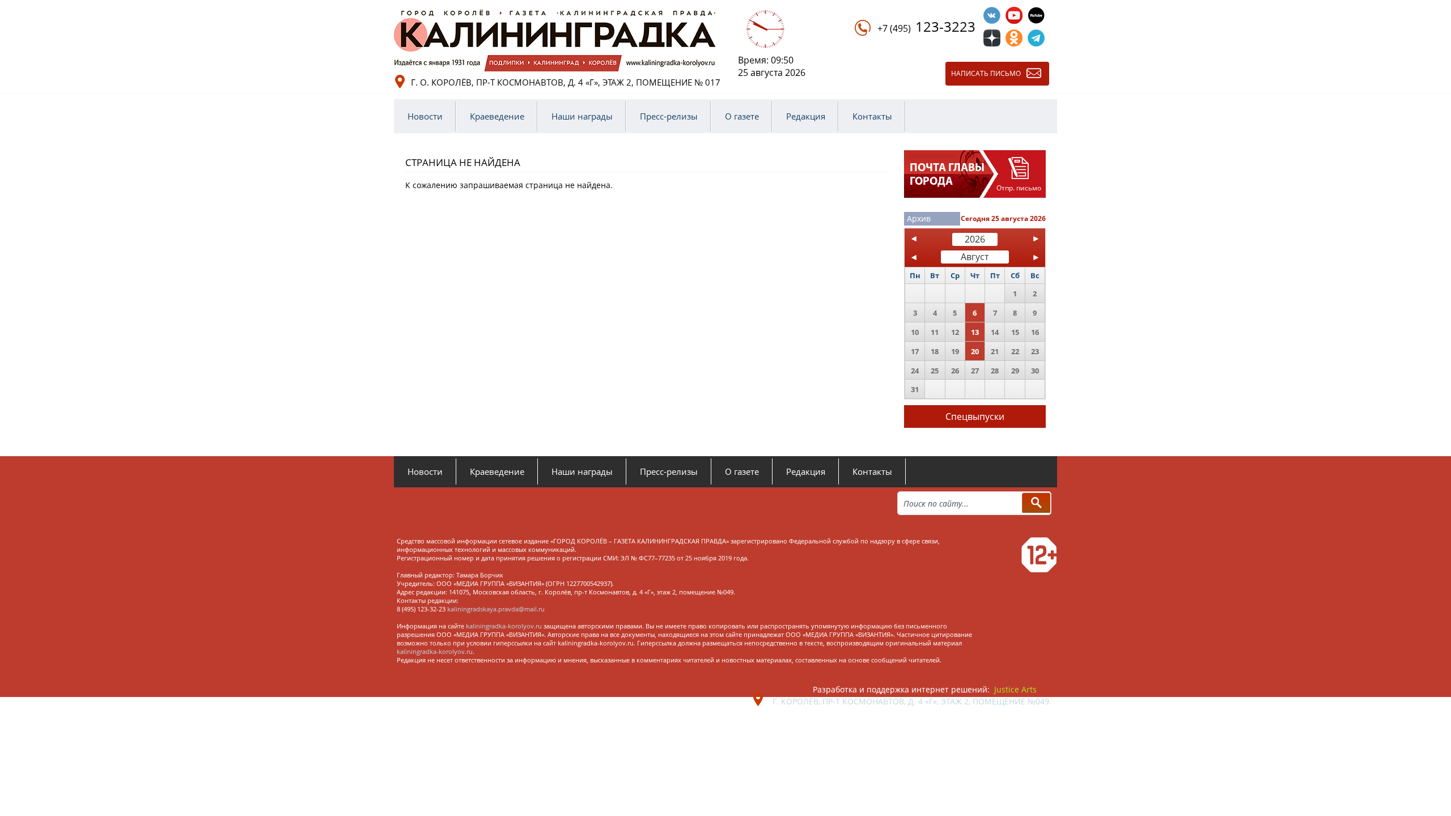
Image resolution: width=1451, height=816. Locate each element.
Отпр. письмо (1018, 188)
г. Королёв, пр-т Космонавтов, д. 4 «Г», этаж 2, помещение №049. (912, 701)
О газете (742, 116)
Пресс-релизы (669, 116)
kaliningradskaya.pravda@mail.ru (496, 609)
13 (975, 332)
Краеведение (497, 116)
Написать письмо (986, 73)
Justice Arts (1015, 689)
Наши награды (582, 116)
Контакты (872, 116)
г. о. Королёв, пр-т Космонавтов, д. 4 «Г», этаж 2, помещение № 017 (565, 82)
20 (975, 351)
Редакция (805, 116)
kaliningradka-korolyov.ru (504, 626)
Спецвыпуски (974, 416)
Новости (425, 116)
